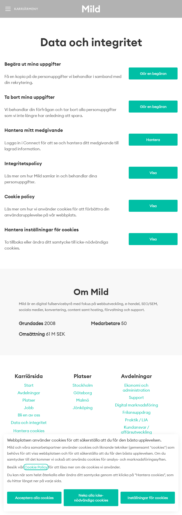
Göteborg (82, 392)
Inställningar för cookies (148, 497)
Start (29, 385)
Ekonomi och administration (136, 388)
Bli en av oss (29, 415)
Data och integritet (29, 422)
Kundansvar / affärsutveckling (136, 430)
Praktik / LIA (136, 419)
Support (136, 397)
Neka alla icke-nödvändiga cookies (91, 497)
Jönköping (83, 407)
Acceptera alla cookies (34, 497)
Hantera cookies (28, 430)
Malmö (82, 400)
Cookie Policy (35, 467)
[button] (153, 239)
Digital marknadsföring (136, 405)
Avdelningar (29, 392)
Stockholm (83, 385)
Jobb (29, 407)
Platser (28, 400)
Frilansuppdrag (136, 412)
